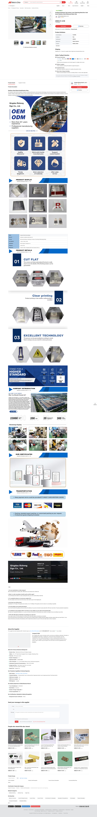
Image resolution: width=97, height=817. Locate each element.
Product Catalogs (24, 778)
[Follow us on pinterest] (86, 806)
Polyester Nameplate (81, 798)
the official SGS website (34, 631)
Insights (72, 809)
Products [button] (26, 2)
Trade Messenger (25, 806)
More (9, 802)
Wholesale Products (48, 809)
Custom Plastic (32, 798)
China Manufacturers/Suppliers (39, 809)
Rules (88, 5)
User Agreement (54, 813)
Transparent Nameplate (13, 800)
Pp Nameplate (72, 798)
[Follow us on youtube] (85, 806)
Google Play (17, 806)
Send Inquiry (63, 26)
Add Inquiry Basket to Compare (31, 47)
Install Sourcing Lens (36, 806)
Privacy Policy (66, 813)
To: (13, 709)
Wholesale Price (55, 809)
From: (13, 706)
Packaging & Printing (15, 8)
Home (9, 8)
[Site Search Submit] (64, 2)
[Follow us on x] (81, 806)
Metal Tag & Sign (28, 8)
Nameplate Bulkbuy (23, 800)
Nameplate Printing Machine (63, 798)
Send (16, 721)
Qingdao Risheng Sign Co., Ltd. (63, 16)
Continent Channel (61, 809)
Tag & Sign (22, 8)
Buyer (63, 5)
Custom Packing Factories (22, 798)
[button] (60, 2)
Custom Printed (40, 798)
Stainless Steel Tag (35, 8)
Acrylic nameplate (11, 780)
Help (69, 5)
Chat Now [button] (81, 26)
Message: (12, 712)
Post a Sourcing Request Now (39, 721)
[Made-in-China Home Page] (14, 2)
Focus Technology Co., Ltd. (41, 813)
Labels (21, 673)
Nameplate (18, 673)
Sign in (88, 2)
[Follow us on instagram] (83, 806)
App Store (11, 806)
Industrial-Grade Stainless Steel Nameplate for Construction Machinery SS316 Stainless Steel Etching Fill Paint (15, 746)
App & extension (75, 5)
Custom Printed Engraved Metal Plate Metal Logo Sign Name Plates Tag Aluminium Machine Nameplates (47, 746)
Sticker (26, 673)
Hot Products (26, 809)
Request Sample (74, 29)
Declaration (60, 813)
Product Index (68, 809)
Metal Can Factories (12, 798)
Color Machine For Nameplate (50, 798)
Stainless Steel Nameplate (32, 780)
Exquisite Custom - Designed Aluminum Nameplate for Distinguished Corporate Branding (81, 768)
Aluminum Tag (20, 792)
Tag (23, 673)
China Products (31, 809)
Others (9, 782)
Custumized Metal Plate (73, 780)
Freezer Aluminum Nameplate (53, 780)
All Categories (12, 5)
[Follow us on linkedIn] (88, 806)
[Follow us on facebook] (80, 806)
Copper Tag (27, 792)
